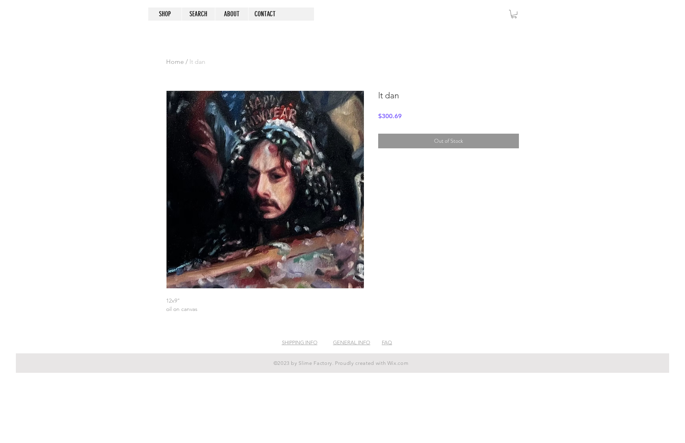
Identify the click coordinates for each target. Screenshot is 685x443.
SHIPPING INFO (300, 342)
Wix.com (398, 363)
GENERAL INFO (351, 342)
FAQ (387, 342)
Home (175, 61)
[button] (514, 14)
